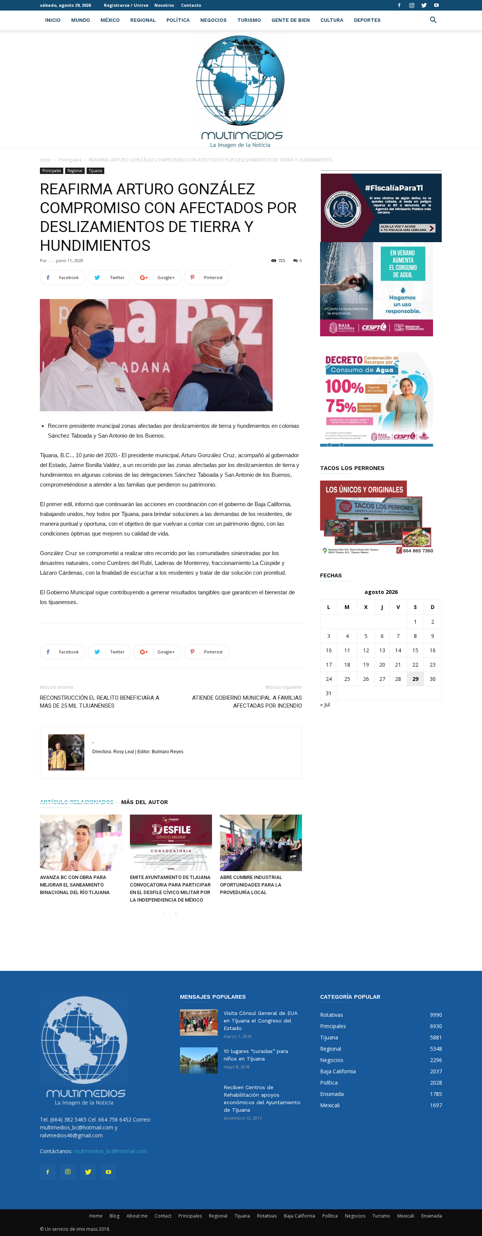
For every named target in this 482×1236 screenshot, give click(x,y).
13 (382, 650)
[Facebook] (399, 5)
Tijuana (95, 170)
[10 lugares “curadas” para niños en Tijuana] (199, 1060)
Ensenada (431, 1216)
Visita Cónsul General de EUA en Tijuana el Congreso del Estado (260, 1020)
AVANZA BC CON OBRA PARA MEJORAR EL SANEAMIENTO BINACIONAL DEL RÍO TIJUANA (75, 884)
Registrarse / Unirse (126, 5)
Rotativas (267, 1216)
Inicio (53, 20)
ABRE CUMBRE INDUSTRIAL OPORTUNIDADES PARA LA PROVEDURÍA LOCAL (251, 884)
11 (347, 650)
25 (347, 678)
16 (433, 650)
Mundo (80, 20)
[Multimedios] (241, 89)
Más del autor (144, 802)
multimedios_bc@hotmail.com (110, 1151)
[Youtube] (436, 5)
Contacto (191, 5)
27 (382, 678)
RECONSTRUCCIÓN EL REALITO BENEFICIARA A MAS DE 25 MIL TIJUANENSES (99, 701)
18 (347, 664)
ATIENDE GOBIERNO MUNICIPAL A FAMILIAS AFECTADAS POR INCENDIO (247, 701)
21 (398, 664)
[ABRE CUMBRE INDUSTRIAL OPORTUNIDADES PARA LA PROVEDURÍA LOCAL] (261, 843)
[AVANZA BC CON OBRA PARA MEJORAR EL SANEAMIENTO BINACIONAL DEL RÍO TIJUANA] (81, 843)
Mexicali (405, 1216)
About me (137, 1216)
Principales (70, 160)
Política (178, 20)
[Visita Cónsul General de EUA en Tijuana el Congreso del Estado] (199, 1022)
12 (366, 650)
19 (366, 664)
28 (398, 678)
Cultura (331, 20)
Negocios (213, 20)
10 (329, 650)
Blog (114, 1216)
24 (329, 678)
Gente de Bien (291, 20)
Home (95, 1216)
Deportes (367, 20)
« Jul (325, 704)
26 (366, 678)
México (110, 20)
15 (415, 650)
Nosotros (164, 5)
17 (329, 664)
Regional (143, 20)
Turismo (249, 20)
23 (433, 664)
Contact (163, 1216)
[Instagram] (411, 5)
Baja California (299, 1216)
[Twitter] (424, 5)
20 (382, 664)
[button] (433, 20)
